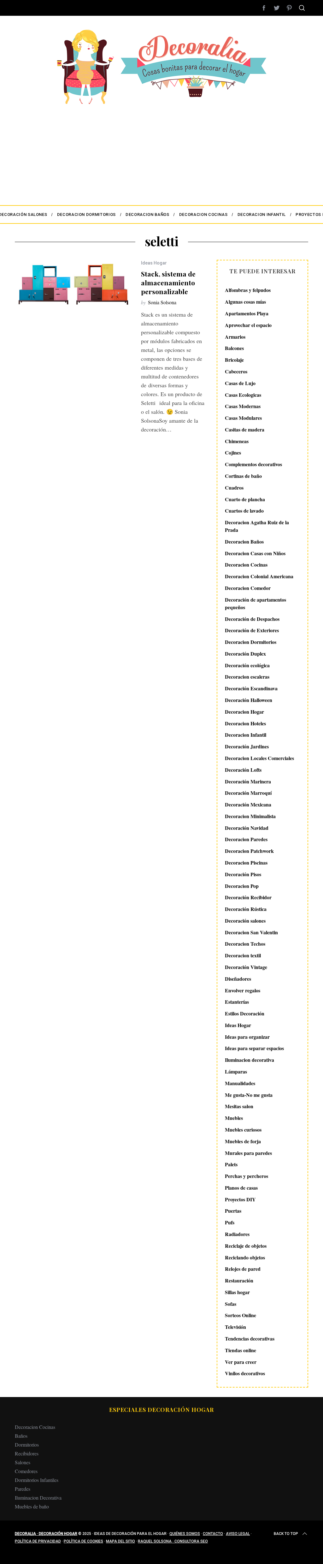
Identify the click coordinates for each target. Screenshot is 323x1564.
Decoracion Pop (242, 885)
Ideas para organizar (247, 1036)
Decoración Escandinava (251, 688)
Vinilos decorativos (245, 1373)
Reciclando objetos (245, 1257)
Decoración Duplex (245, 653)
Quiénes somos (184, 1533)
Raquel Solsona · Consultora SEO (173, 1541)
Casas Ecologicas (243, 394)
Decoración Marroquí (248, 792)
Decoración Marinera (248, 781)
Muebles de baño (32, 1506)
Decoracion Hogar (244, 711)
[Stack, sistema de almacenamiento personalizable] (73, 284)
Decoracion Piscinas (246, 862)
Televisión (235, 1326)
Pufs (229, 1222)
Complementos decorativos (253, 464)
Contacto (213, 1533)
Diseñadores (238, 978)
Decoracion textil (243, 955)
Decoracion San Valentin (251, 932)
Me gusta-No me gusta (249, 1094)
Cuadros (234, 487)
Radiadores (237, 1234)
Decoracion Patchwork (249, 850)
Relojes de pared (243, 1268)
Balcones (234, 348)
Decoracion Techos (245, 943)
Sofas (230, 1303)
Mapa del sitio (120, 1541)
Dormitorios (27, 1444)
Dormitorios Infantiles (36, 1480)
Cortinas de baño (243, 475)
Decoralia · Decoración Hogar (46, 1533)
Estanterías (237, 1001)
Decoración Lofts (243, 769)
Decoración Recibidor (248, 897)
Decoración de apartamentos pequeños (255, 603)
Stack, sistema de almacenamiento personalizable (168, 282)
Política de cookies (83, 1541)
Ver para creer (240, 1361)
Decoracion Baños (244, 541)
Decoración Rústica (246, 909)
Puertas (233, 1210)
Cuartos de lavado (244, 510)
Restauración (239, 1280)
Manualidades (240, 1083)
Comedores (26, 1471)
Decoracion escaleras (247, 676)
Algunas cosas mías (245, 301)
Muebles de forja (243, 1141)
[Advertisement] (161, 151)
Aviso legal (238, 1533)
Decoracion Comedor (248, 588)
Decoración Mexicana (248, 804)
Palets (231, 1164)
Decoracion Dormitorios (250, 641)
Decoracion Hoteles (245, 723)
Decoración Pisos (243, 874)
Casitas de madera (244, 429)
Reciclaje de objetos (246, 1245)
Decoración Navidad (246, 827)
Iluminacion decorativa (249, 1059)
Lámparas (236, 1071)
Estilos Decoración (244, 1013)
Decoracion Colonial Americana (259, 576)
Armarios (235, 336)
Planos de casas (241, 1187)
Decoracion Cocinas (246, 564)
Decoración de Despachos (252, 618)
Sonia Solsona (162, 302)
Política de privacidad (38, 1541)
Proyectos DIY (240, 1199)
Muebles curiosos (243, 1129)
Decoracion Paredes (246, 839)
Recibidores (26, 1453)
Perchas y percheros (246, 1176)
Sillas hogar (237, 1292)
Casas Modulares (243, 417)
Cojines (233, 452)
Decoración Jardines (247, 746)
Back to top (286, 1533)
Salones (22, 1462)
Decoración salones (245, 920)
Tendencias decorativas (249, 1338)
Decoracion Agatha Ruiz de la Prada (257, 526)
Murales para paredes (248, 1153)
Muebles (234, 1117)
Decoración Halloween (248, 700)
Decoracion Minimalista (250, 816)
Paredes (22, 1488)
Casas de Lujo (240, 383)
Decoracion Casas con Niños (255, 553)
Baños (21, 1435)
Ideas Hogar (154, 262)
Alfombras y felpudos (248, 290)
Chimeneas (237, 441)
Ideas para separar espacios (254, 1048)
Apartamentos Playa (246, 313)
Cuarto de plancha (245, 499)
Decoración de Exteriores (252, 630)
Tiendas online (240, 1350)
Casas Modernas (243, 406)
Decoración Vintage (246, 967)
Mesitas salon (239, 1106)
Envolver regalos (242, 990)
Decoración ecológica (247, 665)
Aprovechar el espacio (248, 325)
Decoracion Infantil (245, 734)
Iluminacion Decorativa (38, 1497)
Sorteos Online (240, 1315)
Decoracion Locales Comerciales (259, 758)
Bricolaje (234, 359)
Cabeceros (236, 371)
